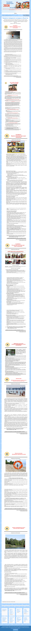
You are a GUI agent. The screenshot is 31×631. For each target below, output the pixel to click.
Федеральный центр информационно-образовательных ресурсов (19, 619)
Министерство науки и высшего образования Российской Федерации (4, 619)
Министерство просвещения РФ (4, 609)
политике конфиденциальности (15, 628)
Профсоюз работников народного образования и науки (26, 619)
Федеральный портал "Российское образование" (18, 610)
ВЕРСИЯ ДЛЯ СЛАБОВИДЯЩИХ (27, 15)
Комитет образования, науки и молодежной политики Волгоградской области (12, 611)
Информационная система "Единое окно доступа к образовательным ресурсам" (12, 619)
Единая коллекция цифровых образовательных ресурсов (26, 611)
